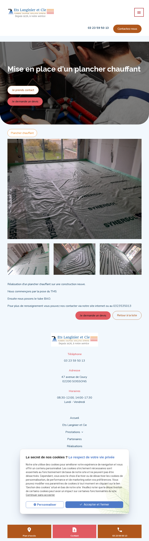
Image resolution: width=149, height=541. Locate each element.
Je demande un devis (25, 101)
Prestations (72, 432)
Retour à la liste (127, 315)
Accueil (74, 418)
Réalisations (74, 446)
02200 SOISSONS (74, 379)
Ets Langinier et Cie (74, 425)
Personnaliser (46, 504)
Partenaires (74, 439)
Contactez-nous (127, 29)
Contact (74, 535)
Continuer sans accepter (40, 495)
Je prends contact (23, 90)
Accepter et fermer (96, 504)
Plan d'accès (29, 535)
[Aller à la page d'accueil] (31, 12)
